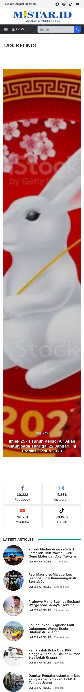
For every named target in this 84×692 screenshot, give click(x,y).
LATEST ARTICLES (40, 561)
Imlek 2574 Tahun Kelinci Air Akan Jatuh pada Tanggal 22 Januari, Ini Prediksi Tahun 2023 (42, 446)
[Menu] (6, 29)
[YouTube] (77, 4)
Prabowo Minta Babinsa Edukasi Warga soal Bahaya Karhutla (54, 603)
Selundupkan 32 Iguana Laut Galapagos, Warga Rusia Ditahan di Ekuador (51, 628)
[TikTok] (70, 4)
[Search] (77, 29)
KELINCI (42, 433)
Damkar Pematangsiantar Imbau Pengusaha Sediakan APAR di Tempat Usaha (54, 679)
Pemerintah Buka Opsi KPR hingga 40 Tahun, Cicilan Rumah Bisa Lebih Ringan (54, 653)
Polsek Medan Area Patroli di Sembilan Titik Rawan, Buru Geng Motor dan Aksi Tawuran (53, 552)
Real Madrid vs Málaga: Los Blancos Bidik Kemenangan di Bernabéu (52, 578)
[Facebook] (57, 4)
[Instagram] (64, 4)
